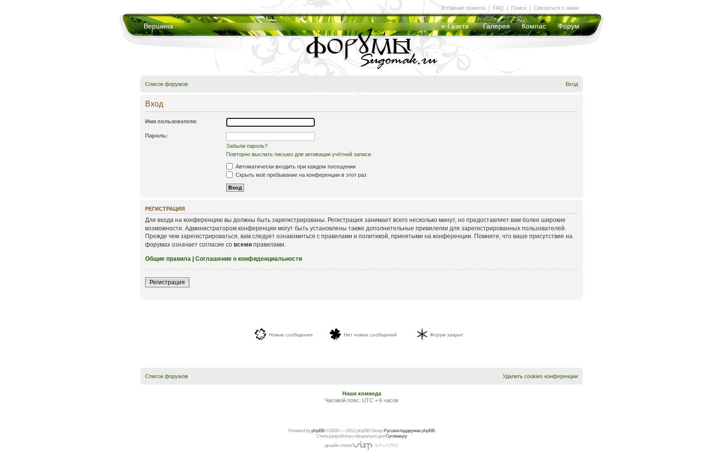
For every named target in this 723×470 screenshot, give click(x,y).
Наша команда (361, 393)
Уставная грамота (463, 8)
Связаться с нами (556, 8)
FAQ (498, 8)
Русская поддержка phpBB (409, 430)
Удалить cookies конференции (540, 376)
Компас (534, 26)
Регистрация (167, 282)
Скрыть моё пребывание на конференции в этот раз (300, 175)
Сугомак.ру (396, 436)
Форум (568, 26)
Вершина (158, 26)
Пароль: (156, 135)
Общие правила (168, 258)
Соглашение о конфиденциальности (248, 258)
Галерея (496, 26)
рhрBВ (318, 430)
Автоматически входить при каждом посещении (295, 166)
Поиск (518, 8)
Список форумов (166, 84)
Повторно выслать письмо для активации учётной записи (298, 154)
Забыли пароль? (247, 146)
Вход (572, 84)
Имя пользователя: (171, 121)
